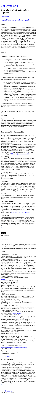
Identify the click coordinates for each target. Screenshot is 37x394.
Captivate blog (9, 5)
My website (7, 356)
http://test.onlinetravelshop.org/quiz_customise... (14, 347)
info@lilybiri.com (16, 313)
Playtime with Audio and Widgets (20, 212)
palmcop (3, 279)
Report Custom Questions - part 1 (15, 20)
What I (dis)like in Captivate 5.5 (20, 154)
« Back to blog (5, 16)
